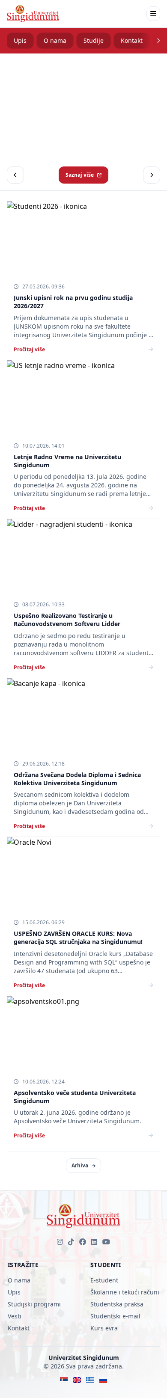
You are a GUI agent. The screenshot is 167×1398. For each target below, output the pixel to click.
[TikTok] (71, 1242)
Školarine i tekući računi (124, 1292)
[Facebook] (82, 1242)
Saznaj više (80, 174)
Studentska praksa (116, 1304)
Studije (94, 40)
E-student (104, 1280)
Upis (20, 40)
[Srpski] (64, 1380)
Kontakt (132, 40)
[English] (77, 1380)
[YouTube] (106, 1242)
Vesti (14, 1316)
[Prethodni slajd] (15, 175)
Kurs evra (104, 1328)
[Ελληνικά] (90, 1380)
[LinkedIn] (94, 1242)
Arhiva (80, 1165)
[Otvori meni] (153, 13)
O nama (55, 40)
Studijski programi (34, 1304)
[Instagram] (60, 1242)
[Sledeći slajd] (151, 175)
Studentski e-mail (115, 1316)
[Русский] (103, 1380)
